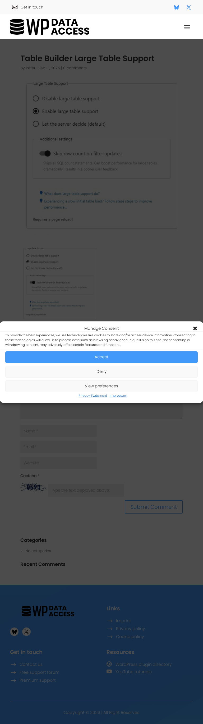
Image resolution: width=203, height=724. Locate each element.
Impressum (118, 395)
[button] (195, 328)
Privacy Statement (93, 395)
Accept (101, 357)
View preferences (101, 386)
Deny (101, 371)
